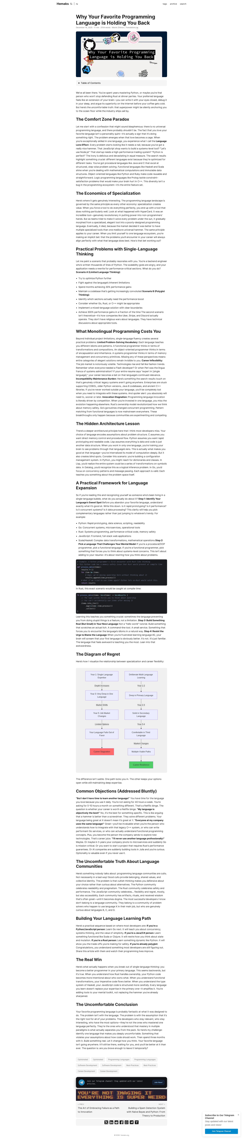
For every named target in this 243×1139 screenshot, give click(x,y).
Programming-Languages (118, 1059)
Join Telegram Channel (221, 1131)
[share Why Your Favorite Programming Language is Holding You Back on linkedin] (111, 1122)
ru (77, 4)
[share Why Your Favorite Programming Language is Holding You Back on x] (106, 1122)
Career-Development (86, 1071)
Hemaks (63, 4)
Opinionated (83, 1059)
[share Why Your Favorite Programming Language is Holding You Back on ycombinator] (137, 1122)
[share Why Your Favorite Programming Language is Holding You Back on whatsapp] (126, 1122)
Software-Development (87, 1065)
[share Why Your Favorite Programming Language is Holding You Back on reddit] (116, 1122)
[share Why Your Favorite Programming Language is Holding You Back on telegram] (132, 1122)
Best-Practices (132, 1065)
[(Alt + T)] (71, 4)
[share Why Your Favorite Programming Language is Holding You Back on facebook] (121, 1122)
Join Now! (158, 1082)
